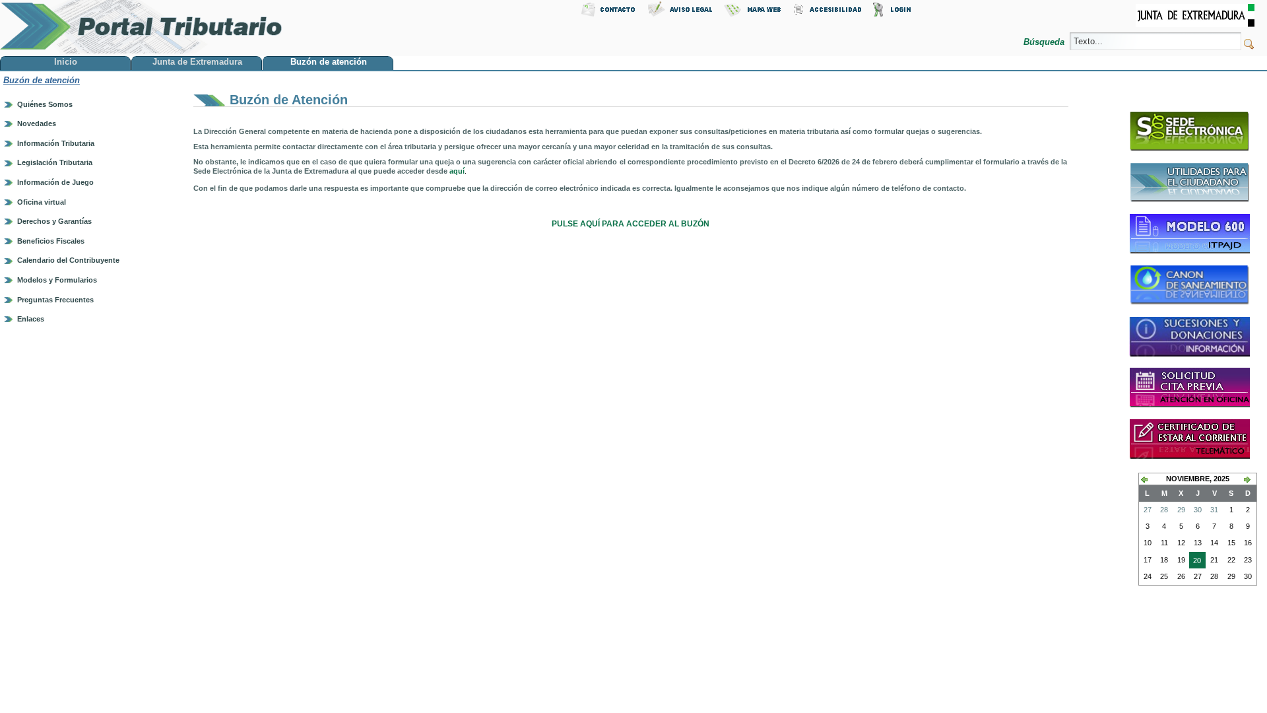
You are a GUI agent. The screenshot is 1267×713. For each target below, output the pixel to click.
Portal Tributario (141, 26)
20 (1195, 562)
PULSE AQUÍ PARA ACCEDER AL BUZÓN (630, 223)
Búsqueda (1045, 42)
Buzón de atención (41, 80)
